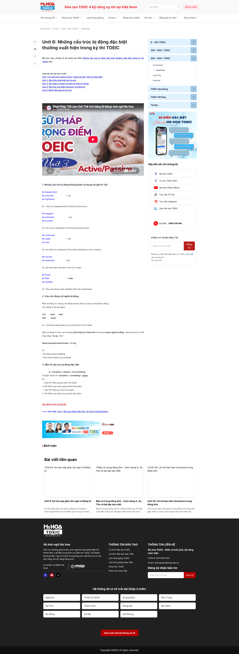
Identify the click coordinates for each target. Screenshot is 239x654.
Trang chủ (44, 28)
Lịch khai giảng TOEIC (119, 558)
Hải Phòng (128, 614)
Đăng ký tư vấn (167, 17)
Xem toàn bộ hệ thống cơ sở (119, 632)
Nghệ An (50, 597)
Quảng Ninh (129, 597)
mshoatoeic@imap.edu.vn (166, 562)
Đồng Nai (127, 605)
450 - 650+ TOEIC (70, 28)
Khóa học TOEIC (70, 17)
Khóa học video (131, 17)
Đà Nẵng (50, 614)
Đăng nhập (191, 6)
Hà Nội (87, 614)
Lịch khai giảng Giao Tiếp (121, 562)
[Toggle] (194, 42)
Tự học (111, 17)
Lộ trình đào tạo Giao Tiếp (121, 553)
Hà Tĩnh (50, 605)
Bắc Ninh (165, 605)
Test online (190, 17)
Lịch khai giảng (95, 17)
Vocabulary (158, 65)
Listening (157, 75)
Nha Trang (166, 597)
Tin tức (148, 17)
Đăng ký (189, 246)
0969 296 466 (175, 223)
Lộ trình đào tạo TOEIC (119, 549)
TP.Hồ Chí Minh (92, 597)
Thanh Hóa (90, 605)
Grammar (85, 28)
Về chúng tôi (47, 17)
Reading (156, 80)
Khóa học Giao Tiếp (118, 570)
